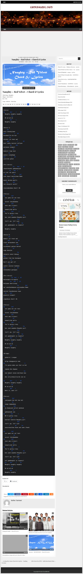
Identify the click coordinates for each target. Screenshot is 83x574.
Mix (52, 494)
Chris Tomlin (61, 149)
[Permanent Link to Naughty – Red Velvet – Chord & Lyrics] (29, 75)
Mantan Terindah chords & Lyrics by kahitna (40, 532)
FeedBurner (72, 192)
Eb (25, 104)
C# (17, 104)
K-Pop (9, 496)
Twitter (11, 494)
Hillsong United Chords (63, 158)
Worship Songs (62, 136)
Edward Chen (71, 152)
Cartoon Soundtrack (63, 94)
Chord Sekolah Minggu (64, 102)
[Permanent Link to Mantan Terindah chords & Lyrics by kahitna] (41, 521)
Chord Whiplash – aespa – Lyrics (66, 72)
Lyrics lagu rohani (67, 166)
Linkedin (46, 494)
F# (32, 104)
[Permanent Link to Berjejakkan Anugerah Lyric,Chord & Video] (15, 544)
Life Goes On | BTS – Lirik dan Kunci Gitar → (43, 561)
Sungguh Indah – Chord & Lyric (11, 531)
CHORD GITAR (26, 57)
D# (23, 104)
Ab (3, 104)
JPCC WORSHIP (61, 160)
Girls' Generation (62, 156)
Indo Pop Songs (62, 113)
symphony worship (71, 172)
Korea (13, 496)
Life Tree (71, 164)
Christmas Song (62, 107)
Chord (21, 57)
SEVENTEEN (76, 170)
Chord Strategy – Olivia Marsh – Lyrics (68, 86)
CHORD (59, 147)
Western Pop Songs (63, 134)
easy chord (76, 149)
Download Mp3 (69, 149)
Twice (59, 176)
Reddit (31, 494)
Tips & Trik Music (62, 126)
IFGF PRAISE (73, 158)
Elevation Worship (62, 154)
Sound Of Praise (61, 172)
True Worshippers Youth (73, 174)
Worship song (73, 176)
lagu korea (18, 496)
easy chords (73, 150)
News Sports (61, 121)
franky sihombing (72, 154)
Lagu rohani (67, 162)
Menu (4, 2)
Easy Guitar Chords (62, 152)
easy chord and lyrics (63, 150)
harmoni (22, 61)
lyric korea (76, 164)
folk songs (60, 110)
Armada (64, 145)
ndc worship (72, 168)
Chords (71, 147)
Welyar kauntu (65, 176)
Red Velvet (24, 496)
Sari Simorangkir (68, 170)
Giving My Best (70, 156)
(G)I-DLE (60, 145)
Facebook (18, 494)
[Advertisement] (41, 44)
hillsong (77, 156)
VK (36, 494)
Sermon (60, 123)
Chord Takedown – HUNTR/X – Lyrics (68, 83)
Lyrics (37, 57)
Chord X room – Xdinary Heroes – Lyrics (68, 67)
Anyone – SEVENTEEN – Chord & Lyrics (39, 552)
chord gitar (65, 147)
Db (19, 104)
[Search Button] (80, 29)
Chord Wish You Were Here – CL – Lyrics (68, 69)
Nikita (77, 168)
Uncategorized (62, 129)
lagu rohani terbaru (63, 164)
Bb (10, 104)
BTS (76, 145)
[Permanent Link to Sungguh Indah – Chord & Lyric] (15, 521)
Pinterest (25, 494)
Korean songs (32, 57)
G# (39, 104)
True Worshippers (62, 174)
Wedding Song (61, 131)
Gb (34, 104)
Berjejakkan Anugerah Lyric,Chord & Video (14, 555)
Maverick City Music (62, 168)
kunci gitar (76, 160)
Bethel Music (71, 145)
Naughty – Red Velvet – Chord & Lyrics (29, 59)
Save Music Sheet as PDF (28, 88)
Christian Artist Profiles (64, 105)
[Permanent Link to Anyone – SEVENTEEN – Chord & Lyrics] (41, 542)
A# (8, 104)
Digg (41, 494)
